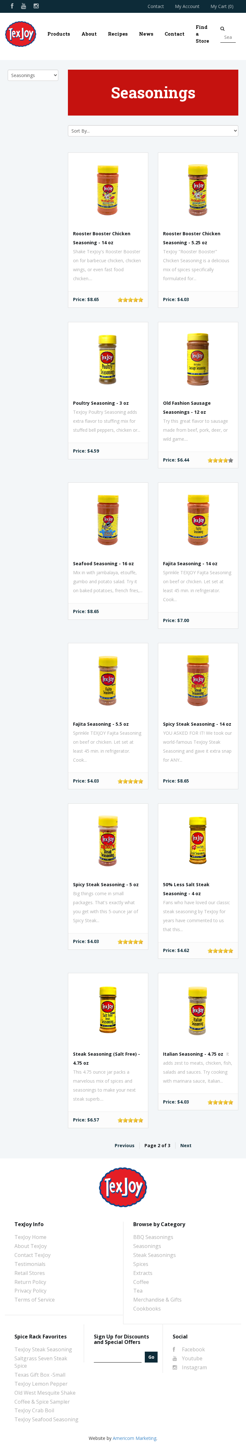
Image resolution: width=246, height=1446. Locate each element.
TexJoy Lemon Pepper (41, 1383)
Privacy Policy (30, 1290)
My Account (187, 6)
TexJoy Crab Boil (34, 1410)
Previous (125, 1145)
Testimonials (29, 1264)
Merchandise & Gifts (157, 1299)
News (146, 33)
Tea (138, 1290)
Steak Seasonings (154, 1255)
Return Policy (30, 1282)
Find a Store (202, 34)
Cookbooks (147, 1308)
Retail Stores (29, 1273)
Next (186, 1145)
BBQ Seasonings (153, 1237)
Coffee (141, 1282)
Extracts (142, 1273)
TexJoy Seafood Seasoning (46, 1419)
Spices (140, 1264)
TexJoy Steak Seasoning (43, 1349)
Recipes (118, 33)
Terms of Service (34, 1299)
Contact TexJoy (32, 1255)
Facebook (193, 1349)
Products (58, 33)
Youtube (191, 1358)
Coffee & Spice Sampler (42, 1401)
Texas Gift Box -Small (39, 1374)
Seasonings (147, 1246)
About (89, 33)
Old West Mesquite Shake (45, 1392)
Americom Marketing (134, 1438)
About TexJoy (30, 1246)
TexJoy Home (30, 1237)
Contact (156, 6)
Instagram (194, 1367)
